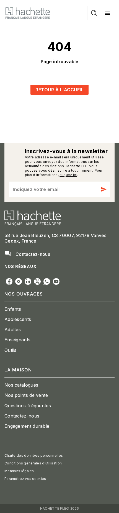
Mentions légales (19, 471)
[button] (59, 90)
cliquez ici (68, 175)
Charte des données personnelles (33, 455)
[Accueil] (27, 13)
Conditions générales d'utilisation (33, 463)
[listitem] (9, 281)
